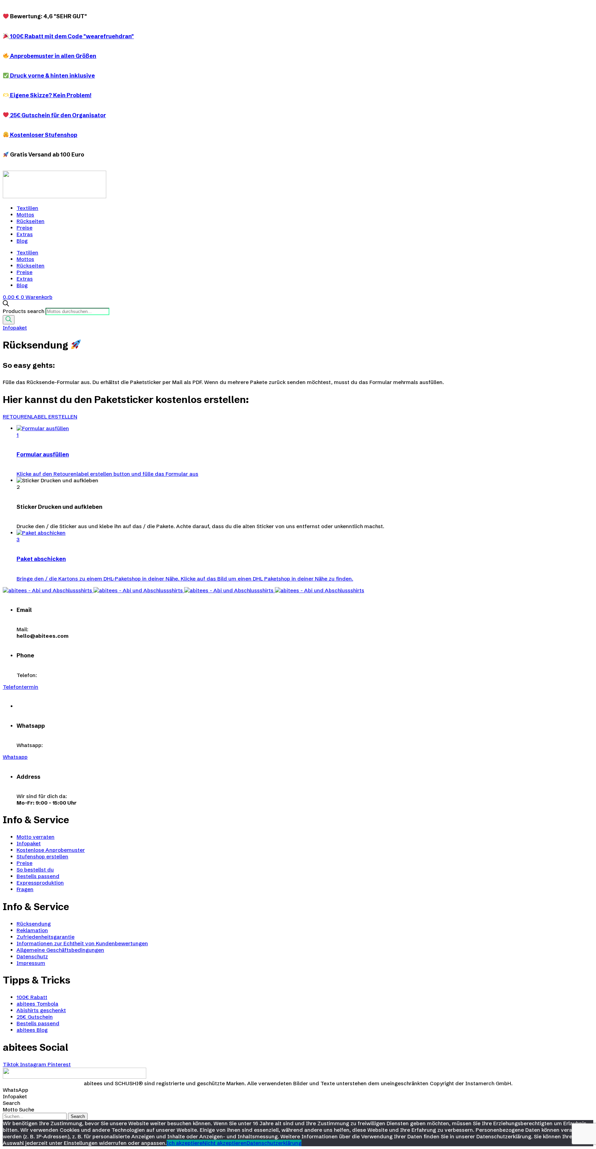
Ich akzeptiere (184, 1143)
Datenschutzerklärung (274, 1143)
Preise (24, 227)
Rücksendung (34, 923)
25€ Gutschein (35, 1017)
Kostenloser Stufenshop (43, 134)
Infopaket (29, 843)
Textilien (27, 208)
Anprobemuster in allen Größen (52, 55)
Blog (22, 241)
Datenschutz (32, 956)
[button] (40, 416)
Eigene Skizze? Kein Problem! (50, 95)
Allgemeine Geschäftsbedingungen (60, 950)
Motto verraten (35, 837)
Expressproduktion (40, 882)
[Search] (8, 319)
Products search (23, 311)
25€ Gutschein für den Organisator (57, 115)
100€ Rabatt (32, 997)
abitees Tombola (37, 1003)
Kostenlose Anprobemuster (51, 850)
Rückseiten (30, 221)
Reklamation (32, 930)
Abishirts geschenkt (41, 1010)
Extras (25, 234)
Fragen (25, 889)
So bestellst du (35, 869)
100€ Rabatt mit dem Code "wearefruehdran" (71, 36)
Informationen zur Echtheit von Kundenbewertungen (82, 943)
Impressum (31, 963)
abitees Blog (32, 1030)
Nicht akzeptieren (224, 1143)
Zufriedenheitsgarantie (45, 937)
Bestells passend (38, 876)
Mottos (25, 214)
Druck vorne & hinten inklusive (52, 75)
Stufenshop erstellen (42, 856)
